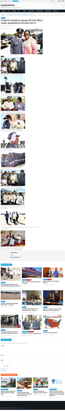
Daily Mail (24, 335)
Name (2, 355)
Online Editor (3, 25)
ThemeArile (26, 407)
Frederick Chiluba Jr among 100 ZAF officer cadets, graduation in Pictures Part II (20, 14)
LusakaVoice (8, 5)
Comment (3, 345)
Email (2, 360)
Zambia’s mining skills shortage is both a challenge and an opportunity (24, 394)
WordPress (15, 407)
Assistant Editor (46, 312)
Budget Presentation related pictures (31, 333)
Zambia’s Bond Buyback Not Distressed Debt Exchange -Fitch (8, 393)
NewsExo (20, 407)
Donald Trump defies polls (50, 332)
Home (3, 14)
